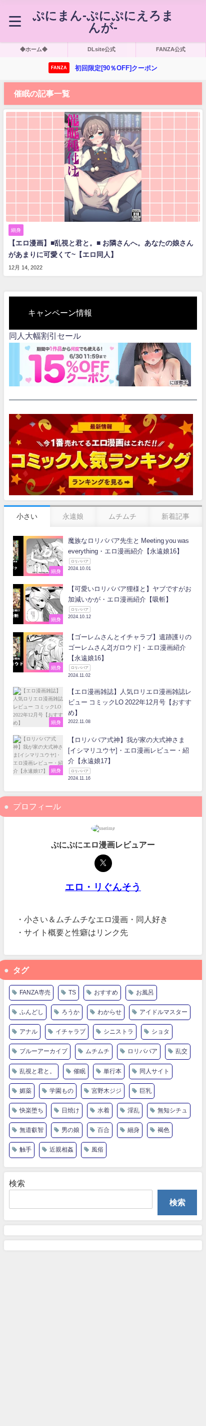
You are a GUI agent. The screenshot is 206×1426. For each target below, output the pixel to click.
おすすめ (106, 992)
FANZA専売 (35, 992)
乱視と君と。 (38, 1071)
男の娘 (71, 1130)
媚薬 (26, 1091)
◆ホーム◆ (34, 49)
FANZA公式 (171, 49)
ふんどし (32, 1012)
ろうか (71, 1012)
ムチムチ (98, 1051)
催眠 (80, 1071)
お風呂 (145, 992)
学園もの (62, 1091)
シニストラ (119, 1032)
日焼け (71, 1110)
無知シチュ (173, 1110)
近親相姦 (62, 1150)
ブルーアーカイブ (44, 1051)
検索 (17, 1183)
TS (72, 992)
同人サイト (155, 1071)
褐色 (164, 1130)
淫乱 (134, 1110)
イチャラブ (71, 1032)
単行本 (113, 1071)
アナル (29, 1032)
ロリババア (143, 1051)
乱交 (182, 1051)
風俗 (98, 1150)
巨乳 (146, 1091)
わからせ (110, 1012)
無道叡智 (32, 1130)
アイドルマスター (164, 1012)
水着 (104, 1110)
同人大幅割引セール (45, 336)
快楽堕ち (32, 1110)
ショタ (161, 1032)
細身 (134, 1130)
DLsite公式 (102, 49)
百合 (104, 1130)
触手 (26, 1150)
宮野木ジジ (107, 1091)
